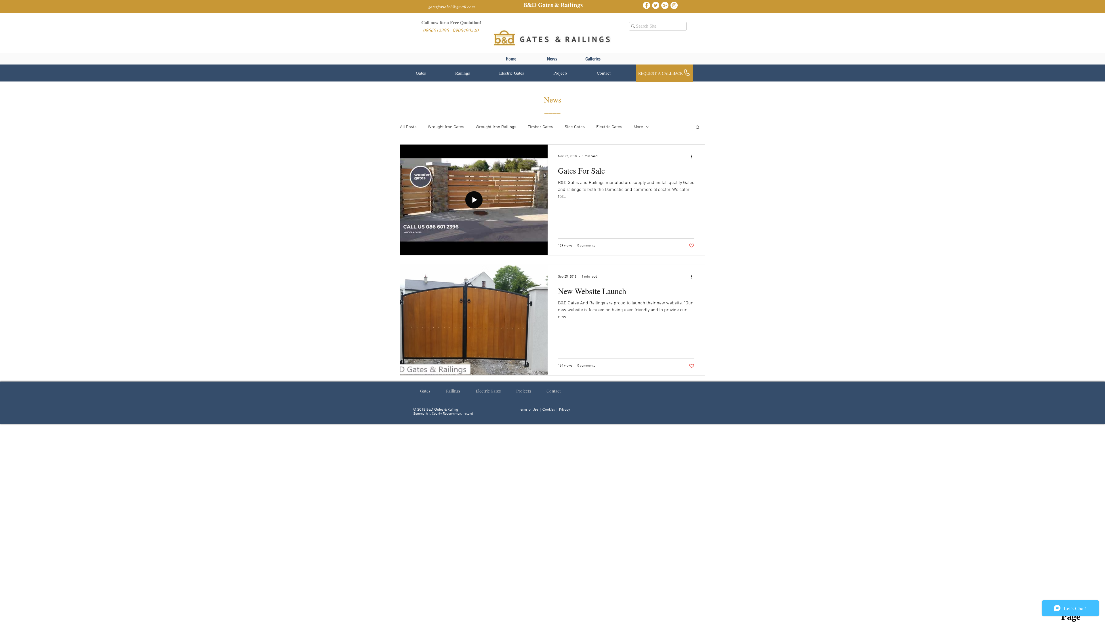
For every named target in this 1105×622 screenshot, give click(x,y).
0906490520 (466, 30)
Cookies (548, 409)
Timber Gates (540, 127)
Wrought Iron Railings (496, 127)
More (638, 127)
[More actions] (693, 156)
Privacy (564, 409)
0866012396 (436, 30)
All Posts (408, 127)
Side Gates (575, 127)
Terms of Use (528, 409)
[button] (431, 73)
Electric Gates (609, 127)
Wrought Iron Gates (446, 127)
